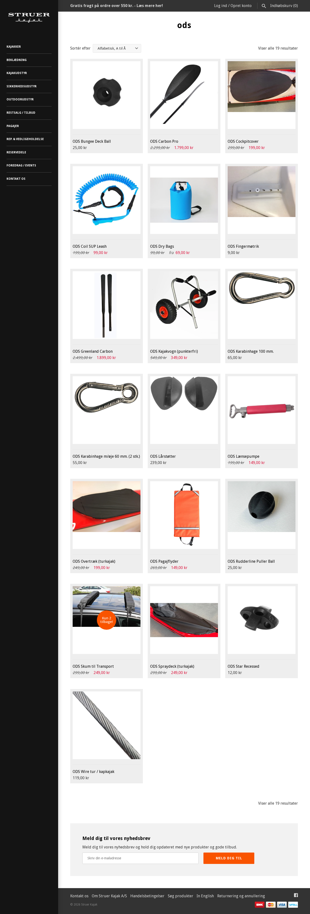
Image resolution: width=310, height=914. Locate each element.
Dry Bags (162, 246)
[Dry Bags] (184, 200)
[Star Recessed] (261, 620)
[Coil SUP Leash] (106, 200)
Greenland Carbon (93, 351)
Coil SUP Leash (90, 246)
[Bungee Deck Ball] (106, 95)
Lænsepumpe (243, 456)
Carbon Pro (164, 141)
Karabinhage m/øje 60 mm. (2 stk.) (106, 456)
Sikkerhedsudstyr (22, 86)
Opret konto (241, 5)
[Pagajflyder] (184, 515)
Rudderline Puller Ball (251, 561)
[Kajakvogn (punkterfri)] (184, 305)
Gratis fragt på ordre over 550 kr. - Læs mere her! (116, 5)
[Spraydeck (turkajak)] (184, 620)
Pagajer (13, 126)
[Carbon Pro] (184, 95)
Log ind (220, 5)
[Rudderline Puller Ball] (261, 515)
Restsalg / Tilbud (21, 112)
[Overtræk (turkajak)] (106, 515)
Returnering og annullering (241, 896)
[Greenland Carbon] (106, 305)
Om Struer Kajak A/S (109, 896)
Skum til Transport (93, 666)
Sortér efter (80, 48)
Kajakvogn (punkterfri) (174, 351)
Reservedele (16, 152)
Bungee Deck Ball (92, 141)
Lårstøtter (163, 456)
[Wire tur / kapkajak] (106, 725)
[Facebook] (296, 896)
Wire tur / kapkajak (93, 771)
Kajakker (14, 46)
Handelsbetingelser (147, 896)
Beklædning (17, 60)
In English (205, 896)
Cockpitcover (243, 141)
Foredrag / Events (21, 165)
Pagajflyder (164, 561)
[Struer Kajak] (29, 18)
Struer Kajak (89, 904)
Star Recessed (243, 666)
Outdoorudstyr (20, 99)
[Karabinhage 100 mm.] (261, 305)
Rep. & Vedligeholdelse (25, 139)
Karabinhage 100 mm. (251, 351)
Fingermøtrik (243, 246)
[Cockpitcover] (261, 95)
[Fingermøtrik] (261, 200)
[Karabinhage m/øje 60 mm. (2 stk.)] (106, 410)
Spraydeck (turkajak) (172, 666)
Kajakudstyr (17, 73)
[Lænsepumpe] (261, 410)
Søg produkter (180, 896)
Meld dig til (229, 858)
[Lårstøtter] (184, 410)
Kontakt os (16, 178)
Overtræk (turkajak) (94, 561)
